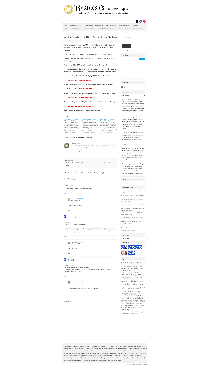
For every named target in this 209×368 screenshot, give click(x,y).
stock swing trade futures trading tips (130, 302)
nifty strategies (135, 288)
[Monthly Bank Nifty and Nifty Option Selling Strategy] (73, 125)
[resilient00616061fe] (123, 247)
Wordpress (144, 364)
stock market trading (139, 300)
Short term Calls (134, 298)
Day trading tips (124, 264)
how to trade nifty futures (137, 270)
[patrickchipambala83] (126, 247)
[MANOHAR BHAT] (130, 253)
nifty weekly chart (135, 296)
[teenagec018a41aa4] (137, 247)
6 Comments (114, 41)
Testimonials (76, 28)
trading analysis (132, 312)
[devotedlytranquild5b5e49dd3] (140, 247)
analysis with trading (133, 262)
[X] (125, 87)
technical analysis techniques (136, 309)
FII (128, 264)
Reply (65, 193)
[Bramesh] (123, 253)
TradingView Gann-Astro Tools (93, 25)
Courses (135, 25)
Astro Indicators (111, 25)
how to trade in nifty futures (134, 268)
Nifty (133, 281)
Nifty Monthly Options (86, 137)
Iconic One (128, 364)
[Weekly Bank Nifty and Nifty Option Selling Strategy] (91, 125)
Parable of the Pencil (110, 163)
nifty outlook (127, 288)
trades (123, 312)
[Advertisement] (133, 70)
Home (65, 25)
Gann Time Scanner (124, 25)
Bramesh (67, 41)
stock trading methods (130, 303)
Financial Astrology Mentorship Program (131, 28)
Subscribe (126, 46)
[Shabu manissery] (126, 253)
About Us (66, 28)
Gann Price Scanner (75, 25)
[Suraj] (130, 247)
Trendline (137, 313)
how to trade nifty (125, 270)
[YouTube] (122, 87)
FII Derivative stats (135, 264)
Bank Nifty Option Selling (75, 137)
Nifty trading (132, 291)
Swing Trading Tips (135, 305)
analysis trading (124, 262)
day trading (141, 262)
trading (126, 311)
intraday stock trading (132, 277)
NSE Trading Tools (88, 28)
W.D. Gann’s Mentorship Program (106, 28)
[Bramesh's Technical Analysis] (96, 14)
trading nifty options (129, 313)
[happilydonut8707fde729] (133, 253)
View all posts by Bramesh (79, 151)
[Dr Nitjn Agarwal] (133, 247)
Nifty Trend (135, 294)
